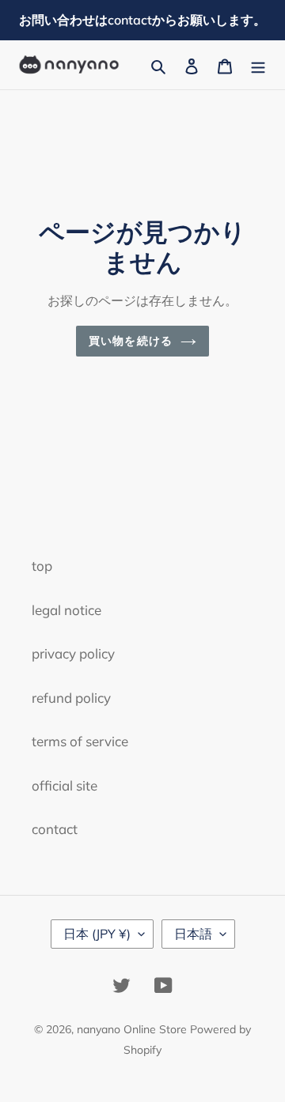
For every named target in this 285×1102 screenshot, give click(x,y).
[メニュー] (258, 65)
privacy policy (73, 653)
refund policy (71, 697)
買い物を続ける (131, 341)
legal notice (66, 610)
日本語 (193, 934)
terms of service (80, 741)
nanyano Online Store (132, 1029)
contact (55, 829)
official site (64, 785)
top (42, 565)
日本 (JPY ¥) (97, 934)
